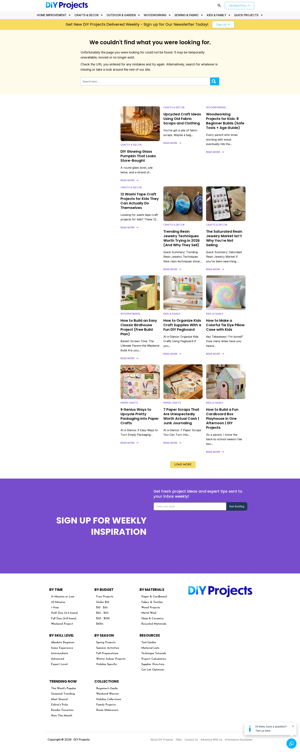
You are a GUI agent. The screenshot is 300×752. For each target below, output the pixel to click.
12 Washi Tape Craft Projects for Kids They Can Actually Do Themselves (139, 201)
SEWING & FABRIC (186, 15)
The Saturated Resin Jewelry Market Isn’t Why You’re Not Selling (224, 238)
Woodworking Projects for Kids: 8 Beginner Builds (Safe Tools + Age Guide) (225, 121)
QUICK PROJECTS (246, 15)
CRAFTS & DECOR (86, 15)
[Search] (214, 81)
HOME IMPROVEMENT (51, 15)
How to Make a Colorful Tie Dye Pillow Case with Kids (225, 325)
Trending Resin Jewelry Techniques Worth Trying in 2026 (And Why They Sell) (181, 238)
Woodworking (216, 107)
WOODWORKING (155, 15)
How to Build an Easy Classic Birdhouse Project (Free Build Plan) (138, 327)
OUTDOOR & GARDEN (121, 15)
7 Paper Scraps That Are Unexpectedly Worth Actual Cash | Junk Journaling (181, 416)
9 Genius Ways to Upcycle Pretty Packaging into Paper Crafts (139, 416)
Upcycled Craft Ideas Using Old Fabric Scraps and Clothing (182, 119)
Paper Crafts (129, 403)
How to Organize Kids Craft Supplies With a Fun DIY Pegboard (182, 325)
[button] (183, 464)
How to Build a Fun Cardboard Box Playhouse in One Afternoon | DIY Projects (222, 418)
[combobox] (145, 81)
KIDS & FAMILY (216, 15)
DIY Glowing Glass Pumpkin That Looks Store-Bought (138, 156)
